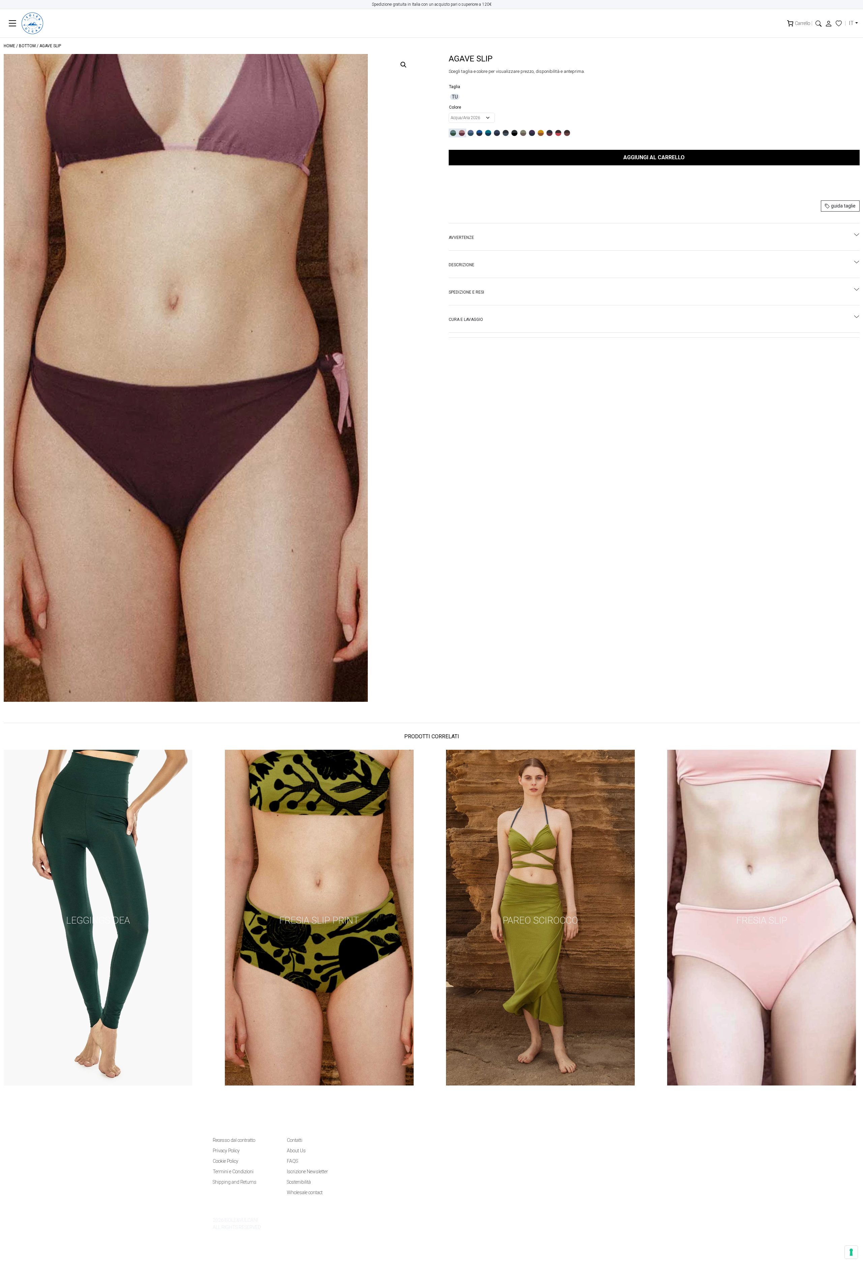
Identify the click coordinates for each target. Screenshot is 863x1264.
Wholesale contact (305, 1192)
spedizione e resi (466, 292)
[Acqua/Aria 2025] (505, 133)
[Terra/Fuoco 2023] (549, 133)
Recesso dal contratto (234, 1140)
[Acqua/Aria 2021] (470, 133)
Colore (455, 107)
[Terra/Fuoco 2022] (540, 133)
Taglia (454, 86)
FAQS (292, 1161)
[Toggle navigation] (13, 23)
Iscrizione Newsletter (307, 1171)
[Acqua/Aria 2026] (453, 133)
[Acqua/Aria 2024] (497, 133)
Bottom (27, 46)
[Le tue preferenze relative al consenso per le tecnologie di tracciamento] (851, 1252)
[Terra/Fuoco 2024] (558, 133)
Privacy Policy (226, 1150)
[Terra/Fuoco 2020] (523, 133)
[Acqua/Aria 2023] (488, 133)
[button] (818, 23)
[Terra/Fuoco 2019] (514, 133)
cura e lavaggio (466, 319)
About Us (296, 1150)
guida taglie (843, 206)
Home (9, 46)
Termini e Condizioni (233, 1171)
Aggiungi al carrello (654, 157)
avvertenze (461, 237)
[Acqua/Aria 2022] (479, 133)
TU (455, 97)
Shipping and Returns (235, 1182)
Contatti (294, 1140)
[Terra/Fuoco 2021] (532, 133)
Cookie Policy (225, 1161)
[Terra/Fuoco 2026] (461, 133)
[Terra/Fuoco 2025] (567, 133)
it (851, 23)
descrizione (461, 265)
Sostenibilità (299, 1182)
